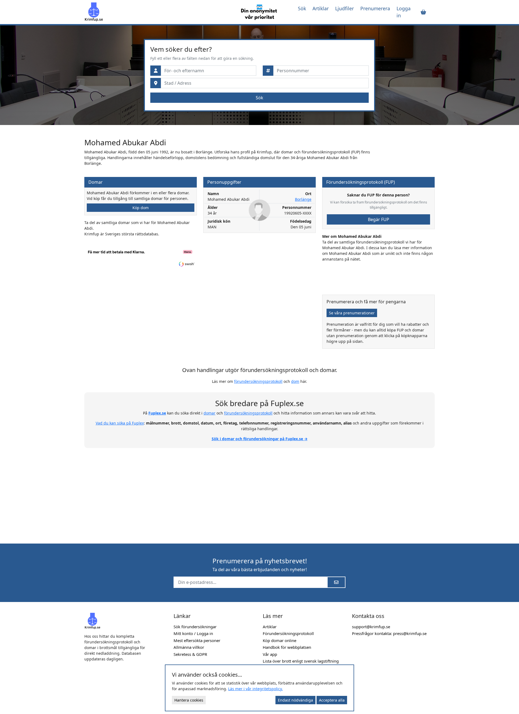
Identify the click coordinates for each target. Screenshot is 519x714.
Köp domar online (279, 640)
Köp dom (140, 207)
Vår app (270, 654)
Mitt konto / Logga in (193, 633)
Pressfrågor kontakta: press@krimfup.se (389, 633)
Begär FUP (378, 219)
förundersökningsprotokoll (258, 381)
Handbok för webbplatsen (287, 647)
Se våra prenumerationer (352, 312)
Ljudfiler (344, 8)
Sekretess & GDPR (190, 654)
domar (209, 413)
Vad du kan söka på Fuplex (120, 423)
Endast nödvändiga (295, 700)
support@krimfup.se (371, 626)
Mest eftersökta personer (197, 640)
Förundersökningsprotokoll (288, 633)
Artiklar (320, 8)
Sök (302, 8)
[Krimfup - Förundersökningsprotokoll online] (157, 11)
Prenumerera (375, 8)
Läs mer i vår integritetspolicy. (255, 688)
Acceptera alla (332, 700)
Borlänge (303, 199)
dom (295, 381)
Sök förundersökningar (195, 626)
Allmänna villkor (189, 647)
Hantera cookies (188, 700)
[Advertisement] (259, 493)
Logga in (404, 12)
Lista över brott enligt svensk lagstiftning (301, 661)
